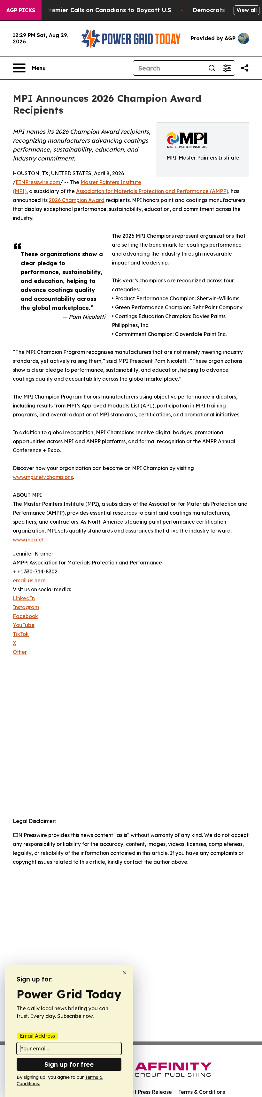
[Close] (125, 973)
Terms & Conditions (201, 1092)
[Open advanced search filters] (227, 68)
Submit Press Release (145, 1092)
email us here (29, 580)
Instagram (26, 607)
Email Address (37, 1036)
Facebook (25, 616)
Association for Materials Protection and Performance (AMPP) (152, 191)
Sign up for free (69, 1064)
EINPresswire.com (38, 182)
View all (246, 10)
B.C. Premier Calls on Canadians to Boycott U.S (102, 10)
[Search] (212, 68)
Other (20, 652)
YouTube (24, 625)
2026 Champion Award (76, 200)
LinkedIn (24, 598)
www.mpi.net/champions (43, 477)
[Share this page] (244, 68)
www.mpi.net (28, 539)
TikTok (21, 634)
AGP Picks (20, 10)
